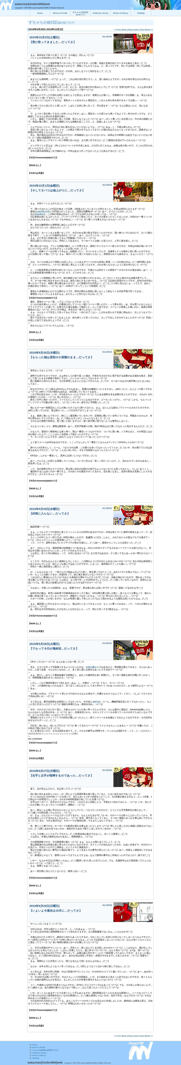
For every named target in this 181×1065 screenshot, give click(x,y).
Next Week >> (146, 30)
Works (35, 1047)
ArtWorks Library (39, 1053)
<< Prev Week (120, 30)
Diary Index (133, 30)
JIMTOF (96, 701)
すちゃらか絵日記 (80, 13)
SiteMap (35, 1058)
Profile (42, 1047)
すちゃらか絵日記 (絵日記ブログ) (45, 1050)
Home (34, 1045)
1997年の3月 (43, 211)
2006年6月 (40, 214)
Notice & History (39, 1055)
